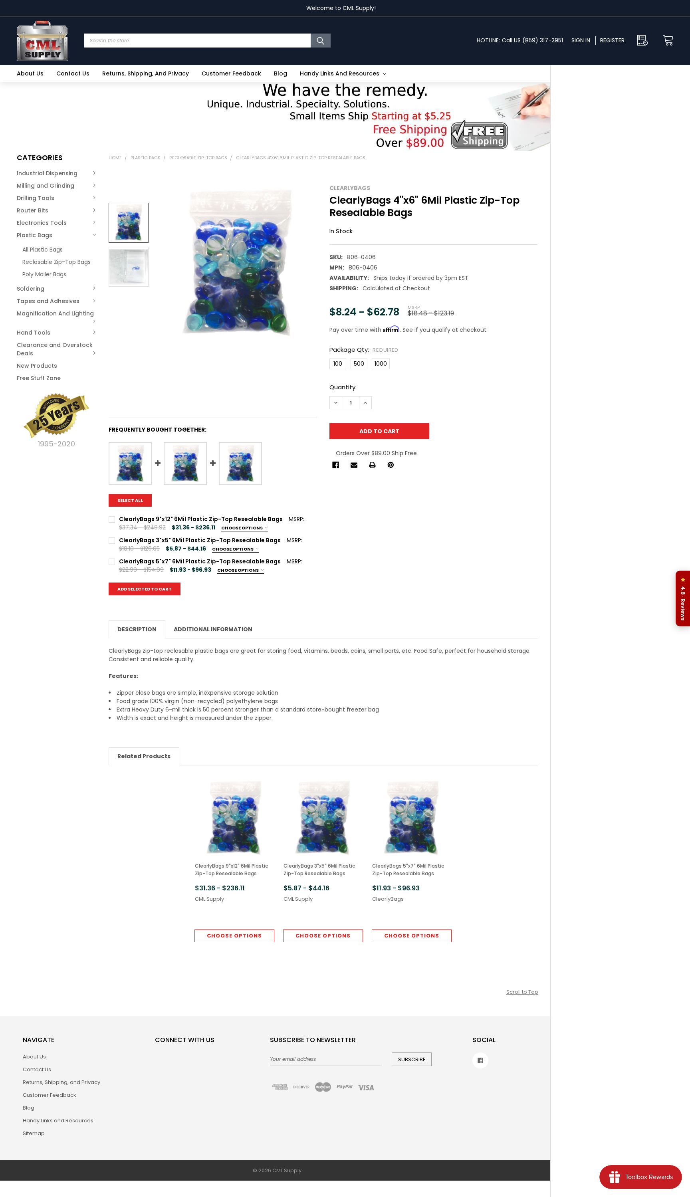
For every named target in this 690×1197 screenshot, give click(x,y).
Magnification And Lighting (55, 313)
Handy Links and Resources (340, 73)
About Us (30, 73)
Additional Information (213, 629)
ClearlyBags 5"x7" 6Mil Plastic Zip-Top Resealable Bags (408, 869)
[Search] (321, 41)
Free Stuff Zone (39, 378)
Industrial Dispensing (47, 173)
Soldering (30, 289)
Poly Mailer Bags (44, 274)
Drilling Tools (35, 198)
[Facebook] (335, 465)
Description (137, 629)
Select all (130, 500)
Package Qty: (363, 349)
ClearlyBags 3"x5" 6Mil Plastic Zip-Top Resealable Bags (319, 869)
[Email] (354, 465)
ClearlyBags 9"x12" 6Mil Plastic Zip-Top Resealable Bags (231, 869)
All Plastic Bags (42, 250)
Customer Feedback (231, 73)
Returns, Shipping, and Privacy (145, 73)
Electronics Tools (42, 223)
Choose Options (242, 528)
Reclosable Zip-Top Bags (56, 262)
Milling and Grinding (45, 186)
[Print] (372, 465)
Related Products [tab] (144, 756)
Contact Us (72, 73)
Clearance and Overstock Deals (55, 349)
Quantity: (343, 387)
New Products (37, 366)
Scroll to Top (522, 992)
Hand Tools (33, 333)
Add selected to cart (144, 589)
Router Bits (32, 210)
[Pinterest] (391, 465)
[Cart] (665, 41)
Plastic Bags (34, 235)
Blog (280, 73)
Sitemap (34, 1133)
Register (612, 40)
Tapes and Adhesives (48, 301)
